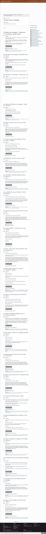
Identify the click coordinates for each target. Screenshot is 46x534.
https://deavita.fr (9, 89)
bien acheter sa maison (34, 31)
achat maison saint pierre (10, 393)
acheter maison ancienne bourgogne (12, 434)
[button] (41, 1)
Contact (4, 525)
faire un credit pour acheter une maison (37, 44)
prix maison (14, 526)
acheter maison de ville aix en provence (13, 495)
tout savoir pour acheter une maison (36, 41)
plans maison (15, 528)
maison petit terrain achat (35, 43)
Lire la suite (8, 115)
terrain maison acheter (34, 33)
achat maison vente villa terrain (22, 517)
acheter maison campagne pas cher (22, 71)
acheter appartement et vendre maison (23, 188)
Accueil (30, 1)
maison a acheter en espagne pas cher (12, 454)
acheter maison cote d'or (19, 434)
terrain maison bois (15, 172)
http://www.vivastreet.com (10, 369)
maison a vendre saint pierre (20, 392)
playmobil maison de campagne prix (8, 71)
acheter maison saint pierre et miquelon (13, 392)
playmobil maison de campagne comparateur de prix (22, 70)
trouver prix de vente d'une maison (16, 435)
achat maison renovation (35, 38)
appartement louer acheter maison (13, 188)
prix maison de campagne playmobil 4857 (13, 70)
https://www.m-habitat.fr (10, 136)
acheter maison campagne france (12, 50)
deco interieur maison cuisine (11, 91)
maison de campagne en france (11, 51)
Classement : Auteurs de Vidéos (28, 526)
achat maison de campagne (18, 51)
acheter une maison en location (35, 36)
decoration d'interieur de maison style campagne (14, 90)
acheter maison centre (34, 35)
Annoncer (35, 526)
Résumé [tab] (5, 28)
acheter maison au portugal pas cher (20, 454)
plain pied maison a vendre (12, 371)
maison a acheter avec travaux (35, 34)
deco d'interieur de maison (18, 91)
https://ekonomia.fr (9, 246)
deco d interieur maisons (25, 91)
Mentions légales (5, 526)
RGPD (4, 528)
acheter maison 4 (33, 29)
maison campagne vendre (19, 50)
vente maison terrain (34, 42)
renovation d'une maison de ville (13, 349)
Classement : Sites (26, 525)
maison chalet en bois (18, 350)
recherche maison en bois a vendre (24, 189)
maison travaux (15, 527)
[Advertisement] (23, 8)
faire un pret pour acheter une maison (37, 37)
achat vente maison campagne (21, 172)
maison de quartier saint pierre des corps (17, 393)
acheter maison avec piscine (35, 30)
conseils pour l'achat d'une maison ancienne (22, 495)
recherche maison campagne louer (16, 189)
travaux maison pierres (34, 45)
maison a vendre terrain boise (21, 171)
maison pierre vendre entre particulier (14, 496)
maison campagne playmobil (15, 71)
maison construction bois (16, 525)
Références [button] (37, 1)
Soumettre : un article (36, 525)
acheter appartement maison (8, 189)
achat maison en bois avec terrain (13, 171)
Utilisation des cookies (6, 527)
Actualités (32, 1)
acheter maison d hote (7, 496)
